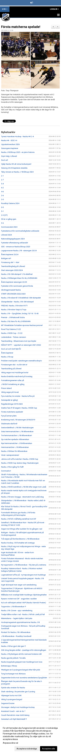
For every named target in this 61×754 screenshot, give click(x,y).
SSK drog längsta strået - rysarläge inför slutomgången (23, 650)
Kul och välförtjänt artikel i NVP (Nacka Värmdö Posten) (23, 603)
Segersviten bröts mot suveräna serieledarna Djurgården (24, 678)
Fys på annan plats (8, 416)
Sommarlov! (6, 471)
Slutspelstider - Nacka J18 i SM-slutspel (17, 302)
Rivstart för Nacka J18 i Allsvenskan (15, 632)
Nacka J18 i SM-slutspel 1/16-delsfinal (16, 274)
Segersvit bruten (7, 703)
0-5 (2, 207)
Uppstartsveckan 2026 (10, 144)
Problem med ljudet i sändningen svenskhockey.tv (21, 361)
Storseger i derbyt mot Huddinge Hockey (18, 707)
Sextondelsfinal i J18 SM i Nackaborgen (17, 428)
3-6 (2, 223)
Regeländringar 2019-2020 (12, 404)
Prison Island (6, 388)
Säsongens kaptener (9, 148)
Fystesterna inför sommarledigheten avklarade (20, 231)
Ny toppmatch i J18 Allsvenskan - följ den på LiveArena (23, 565)
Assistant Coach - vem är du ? (13, 711)
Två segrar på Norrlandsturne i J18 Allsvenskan (20, 539)
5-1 (2, 211)
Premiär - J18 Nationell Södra (13, 317)
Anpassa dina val (10, 743)
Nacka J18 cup (7, 357)
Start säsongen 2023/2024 (12, 270)
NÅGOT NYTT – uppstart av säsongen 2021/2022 (21, 345)
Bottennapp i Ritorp (9, 666)
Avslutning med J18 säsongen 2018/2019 (18, 420)
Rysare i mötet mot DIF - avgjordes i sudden (19, 599)
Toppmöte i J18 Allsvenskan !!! (13, 607)
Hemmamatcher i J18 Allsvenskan (15, 447)
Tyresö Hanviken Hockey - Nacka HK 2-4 (17, 136)
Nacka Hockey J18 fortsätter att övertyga (18, 543)
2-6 (2, 195)
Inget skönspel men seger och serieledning (18, 585)
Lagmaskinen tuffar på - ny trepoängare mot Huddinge (23, 575)
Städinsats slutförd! (9, 424)
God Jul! (4, 160)
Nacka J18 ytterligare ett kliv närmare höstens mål (21, 654)
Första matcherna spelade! (20, 27)
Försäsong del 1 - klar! (10, 262)
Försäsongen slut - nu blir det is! (14, 365)
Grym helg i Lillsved (9, 156)
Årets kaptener (7, 353)
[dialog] (30, 738)
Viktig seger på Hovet (10, 392)
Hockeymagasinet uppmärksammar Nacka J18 (20, 622)
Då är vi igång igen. (9, 219)
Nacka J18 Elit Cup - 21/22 (11, 333)
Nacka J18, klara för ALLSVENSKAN (15, 321)
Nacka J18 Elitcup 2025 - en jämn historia (17, 152)
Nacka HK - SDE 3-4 (9, 140)
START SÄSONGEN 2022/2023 (13, 294)
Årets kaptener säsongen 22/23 (14, 282)
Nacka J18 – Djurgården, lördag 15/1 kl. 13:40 (19, 313)
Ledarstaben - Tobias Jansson (13, 337)
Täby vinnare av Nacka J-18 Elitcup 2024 (17, 172)
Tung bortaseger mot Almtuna (13, 674)
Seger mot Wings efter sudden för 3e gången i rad (21, 529)
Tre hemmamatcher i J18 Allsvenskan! (16, 435)
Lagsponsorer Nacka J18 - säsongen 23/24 (19, 251)
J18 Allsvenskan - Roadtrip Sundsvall (16, 636)
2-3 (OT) (4, 215)
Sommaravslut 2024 (9, 227)
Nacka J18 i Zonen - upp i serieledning (16, 610)
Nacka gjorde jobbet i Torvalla (13, 658)
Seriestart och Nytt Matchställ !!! (14, 719)
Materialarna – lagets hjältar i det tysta (16, 618)
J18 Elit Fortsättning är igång (12, 384)
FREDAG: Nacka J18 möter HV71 (14, 306)
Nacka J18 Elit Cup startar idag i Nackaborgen (20, 463)
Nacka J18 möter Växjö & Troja (13, 310)
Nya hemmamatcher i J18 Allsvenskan (16, 443)
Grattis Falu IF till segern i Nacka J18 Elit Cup (19, 408)
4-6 (2, 192)
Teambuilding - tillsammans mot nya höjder (18, 341)
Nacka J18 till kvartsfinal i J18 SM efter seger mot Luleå (23, 487)
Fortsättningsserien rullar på (12, 380)
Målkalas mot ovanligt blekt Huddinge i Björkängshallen (24, 595)
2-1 (2, 176)
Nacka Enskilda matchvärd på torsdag (16, 376)
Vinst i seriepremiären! (10, 455)
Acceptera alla (48, 749)
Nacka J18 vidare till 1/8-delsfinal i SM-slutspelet (21, 298)
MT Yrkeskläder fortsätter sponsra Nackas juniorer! (22, 325)
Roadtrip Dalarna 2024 (10, 203)
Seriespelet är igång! (9, 400)
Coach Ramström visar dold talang (15, 715)
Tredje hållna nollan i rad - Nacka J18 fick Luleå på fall (23, 614)
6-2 (2, 188)
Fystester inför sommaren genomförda (17, 286)
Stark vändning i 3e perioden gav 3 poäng (18, 691)
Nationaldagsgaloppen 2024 (13, 239)
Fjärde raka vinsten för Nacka (13, 688)
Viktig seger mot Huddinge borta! (14, 372)
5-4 (2, 184)
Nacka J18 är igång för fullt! (12, 467)
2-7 (2, 180)
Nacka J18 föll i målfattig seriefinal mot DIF (18, 519)
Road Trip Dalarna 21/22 (11, 329)
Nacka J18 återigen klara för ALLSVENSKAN (19, 278)
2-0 (2, 199)
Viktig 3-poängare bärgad (11, 699)
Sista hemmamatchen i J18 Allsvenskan (17, 431)
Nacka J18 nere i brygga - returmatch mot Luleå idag (22, 497)
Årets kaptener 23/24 (9, 254)
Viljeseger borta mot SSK (11, 695)
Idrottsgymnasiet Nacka (11, 290)
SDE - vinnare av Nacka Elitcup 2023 (15, 247)
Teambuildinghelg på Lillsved (13, 266)
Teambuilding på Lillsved (11, 369)
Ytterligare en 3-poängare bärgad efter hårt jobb (20, 670)
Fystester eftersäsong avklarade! (14, 243)
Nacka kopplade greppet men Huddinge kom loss (21, 662)
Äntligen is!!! (6, 258)
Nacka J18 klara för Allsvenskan (14, 451)
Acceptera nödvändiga (27, 749)
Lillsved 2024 (6, 235)
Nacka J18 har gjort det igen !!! (13, 646)
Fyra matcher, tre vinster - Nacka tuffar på (17, 396)
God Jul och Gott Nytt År (11, 349)
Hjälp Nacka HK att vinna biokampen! (16, 164)
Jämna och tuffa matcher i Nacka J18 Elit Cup (19, 459)
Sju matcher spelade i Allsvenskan (15, 439)
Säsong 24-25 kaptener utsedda (14, 168)
